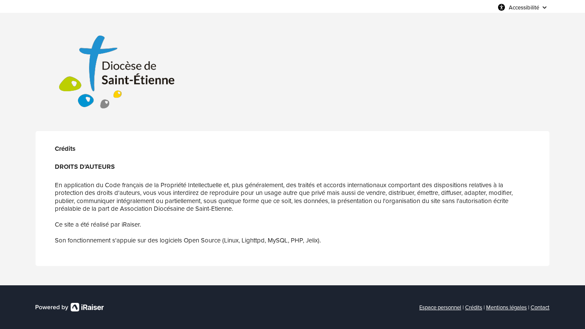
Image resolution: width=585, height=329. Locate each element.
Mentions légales (506, 307)
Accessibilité (524, 7)
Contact (540, 307)
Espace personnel (440, 307)
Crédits (473, 307)
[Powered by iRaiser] (70, 307)
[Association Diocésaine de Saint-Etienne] (117, 72)
